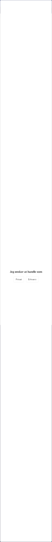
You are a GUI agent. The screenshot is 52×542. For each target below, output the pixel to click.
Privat (19, 279)
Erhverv (32, 279)
